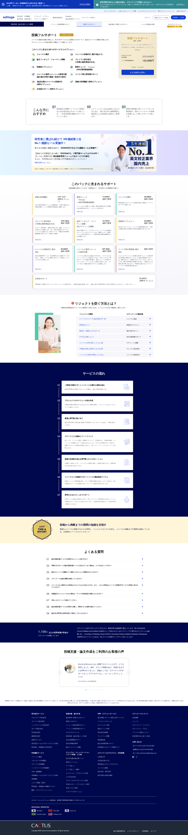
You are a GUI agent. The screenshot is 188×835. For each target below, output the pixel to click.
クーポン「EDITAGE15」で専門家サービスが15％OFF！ (75, 153)
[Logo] (7, 17)
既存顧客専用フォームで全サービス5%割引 (71, 156)
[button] (80, 211)
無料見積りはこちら (43, 162)
